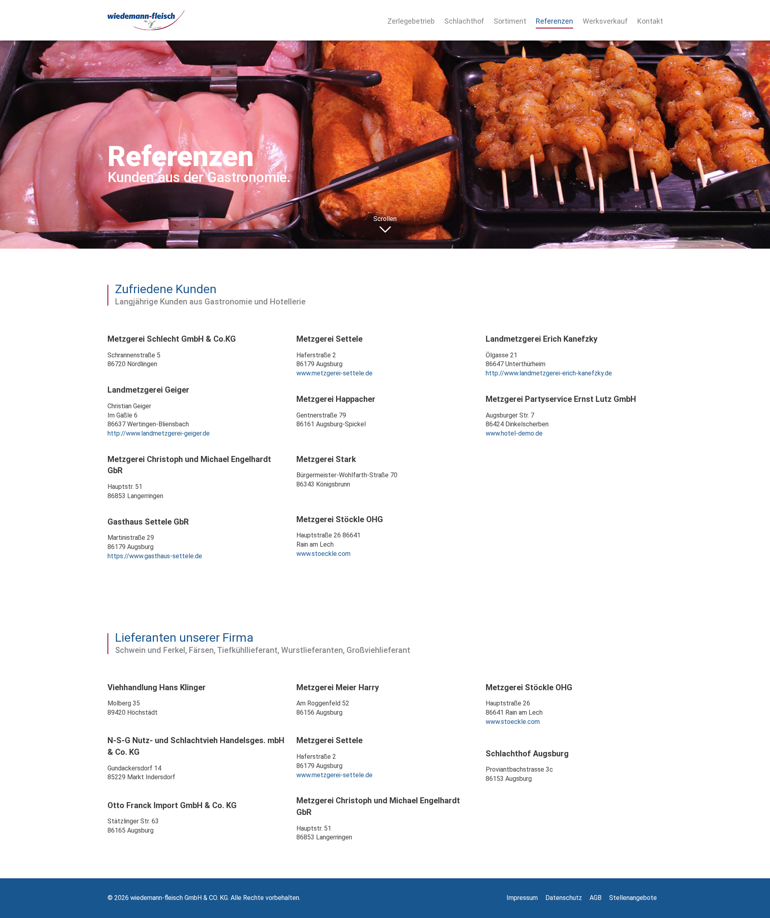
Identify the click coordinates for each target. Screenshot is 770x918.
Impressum (522, 898)
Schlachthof (464, 21)
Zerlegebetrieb (411, 21)
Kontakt (650, 21)
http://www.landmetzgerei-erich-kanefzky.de (549, 373)
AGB (596, 898)
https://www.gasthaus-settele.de (154, 556)
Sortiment (510, 21)
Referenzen (554, 21)
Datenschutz (563, 898)
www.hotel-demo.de (514, 433)
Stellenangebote (633, 898)
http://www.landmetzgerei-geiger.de (158, 433)
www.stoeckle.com (323, 553)
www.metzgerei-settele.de (334, 373)
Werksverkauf (605, 21)
